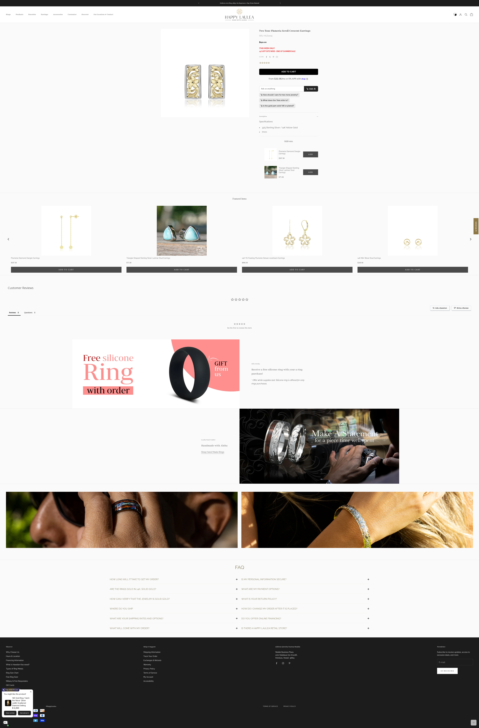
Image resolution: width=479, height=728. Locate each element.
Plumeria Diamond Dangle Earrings (289, 152)
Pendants (19, 14)
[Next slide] (470, 239)
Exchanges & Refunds (152, 660)
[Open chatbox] (5, 722)
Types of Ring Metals (14, 669)
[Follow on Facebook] (276, 663)
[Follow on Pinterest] (289, 663)
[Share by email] (277, 57)
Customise (72, 14)
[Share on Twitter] (270, 57)
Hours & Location (13, 656)
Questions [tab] (28, 312)
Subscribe (447, 671)
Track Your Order (150, 656)
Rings (8, 14)
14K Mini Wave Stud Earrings (369, 258)
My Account (148, 677)
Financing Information (15, 660)
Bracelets (32, 14)
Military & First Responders (17, 681)
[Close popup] (30, 691)
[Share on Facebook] (266, 57)
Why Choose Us (12, 652)
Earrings (44, 14)
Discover (85, 14)
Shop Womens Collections (357, 520)
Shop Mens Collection (122, 520)
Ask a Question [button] (441, 308)
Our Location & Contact (103, 14)
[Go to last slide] (8, 239)
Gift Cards (10, 685)
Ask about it (24, 713)
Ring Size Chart (12, 673)
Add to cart (288, 72)
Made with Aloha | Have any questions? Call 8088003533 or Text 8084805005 (239, 3)
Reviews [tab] (12, 312)
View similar (10, 713)
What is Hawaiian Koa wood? (18, 665)
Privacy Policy (149, 669)
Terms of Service (150, 673)
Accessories (58, 14)
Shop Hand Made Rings (212, 452)
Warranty (147, 665)
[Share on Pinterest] (273, 57)
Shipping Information (151, 652)
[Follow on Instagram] (283, 663)
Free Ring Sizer (12, 677)
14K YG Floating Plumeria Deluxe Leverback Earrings (263, 258)
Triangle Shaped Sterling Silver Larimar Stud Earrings (289, 170)
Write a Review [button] (463, 308)
